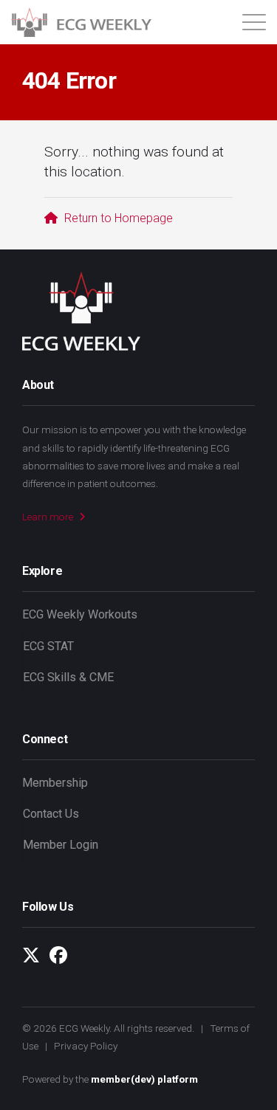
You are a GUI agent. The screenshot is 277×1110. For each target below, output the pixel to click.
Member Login (60, 845)
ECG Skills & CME (68, 677)
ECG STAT (48, 646)
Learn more (48, 517)
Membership (55, 783)
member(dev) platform (144, 1079)
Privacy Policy (85, 1046)
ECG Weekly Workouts (79, 614)
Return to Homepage (117, 218)
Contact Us (51, 814)
